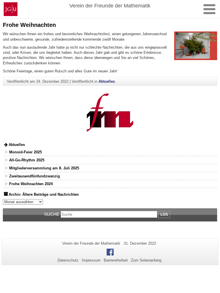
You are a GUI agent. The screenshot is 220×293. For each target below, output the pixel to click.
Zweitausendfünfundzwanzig (34, 176)
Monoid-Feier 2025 (25, 152)
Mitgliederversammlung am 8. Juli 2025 (44, 168)
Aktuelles (107, 81)
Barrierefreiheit (116, 260)
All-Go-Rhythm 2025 (26, 160)
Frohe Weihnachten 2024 (31, 184)
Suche (51, 214)
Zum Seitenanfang (146, 260)
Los (164, 214)
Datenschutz (68, 260)
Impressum (91, 260)
